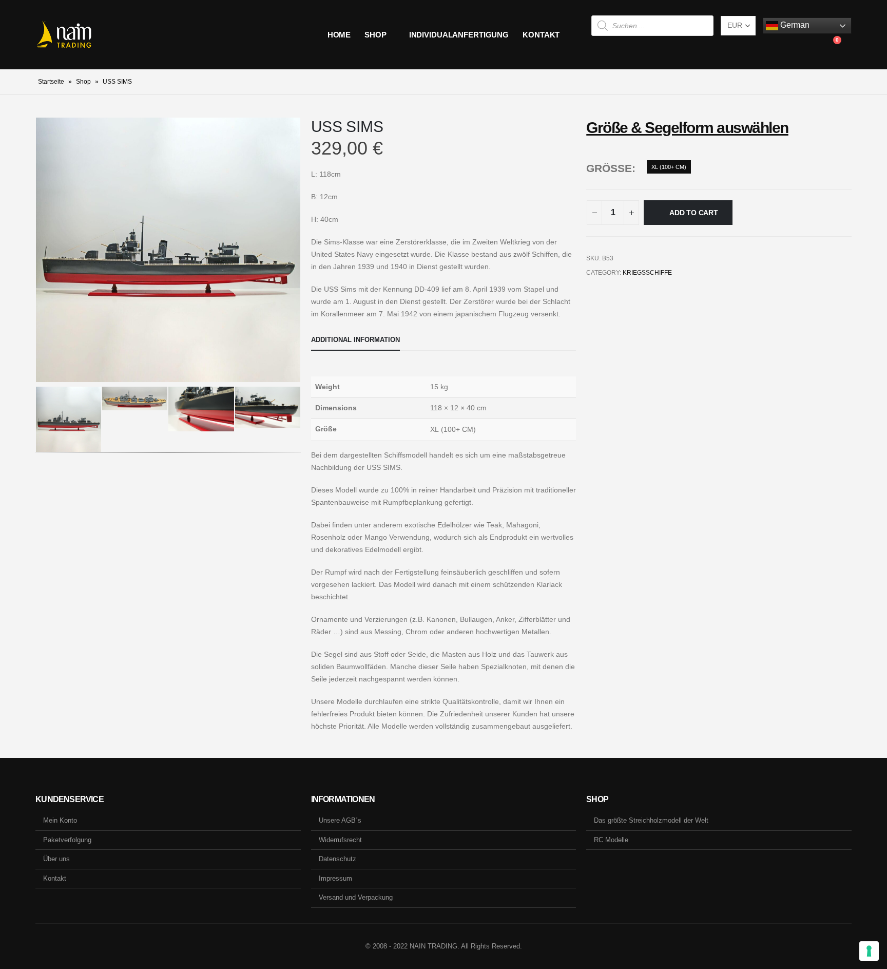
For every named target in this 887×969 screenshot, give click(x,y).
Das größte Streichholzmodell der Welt (651, 820)
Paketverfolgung (67, 840)
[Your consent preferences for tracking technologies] (869, 951)
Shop (375, 34)
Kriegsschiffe (647, 272)
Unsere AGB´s (340, 820)
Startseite (51, 81)
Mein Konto (60, 820)
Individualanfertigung (459, 34)
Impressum (335, 878)
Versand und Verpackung (356, 897)
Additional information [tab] (355, 340)
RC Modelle (611, 840)
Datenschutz (337, 859)
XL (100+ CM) (668, 167)
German (793, 25)
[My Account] (808, 45)
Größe (609, 168)
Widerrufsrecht (340, 840)
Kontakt (541, 34)
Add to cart (693, 212)
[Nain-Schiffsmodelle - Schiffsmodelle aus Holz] (63, 35)
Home (339, 34)
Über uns (56, 859)
